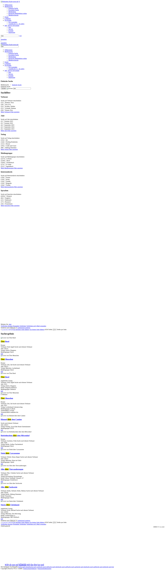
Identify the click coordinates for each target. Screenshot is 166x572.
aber (10, 324)
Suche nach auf (62, 567)
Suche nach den (53, 567)
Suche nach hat (109, 567)
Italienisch (8, 200)
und (42, 564)
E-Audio (8, 164)
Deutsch (9, 196)
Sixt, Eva (8, 104)
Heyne (8, 144)
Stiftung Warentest (10, 148)
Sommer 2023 (8, 121)
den (35, 564)
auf (16, 564)
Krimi (8, 179)
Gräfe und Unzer (11, 146)
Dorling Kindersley (12, 142)
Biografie (9, 183)
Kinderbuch (10, 162)
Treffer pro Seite (61, 329)
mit (28, 564)
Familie (8, 181)
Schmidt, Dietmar (10, 108)
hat (39, 564)
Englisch (7, 198)
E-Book (9, 159)
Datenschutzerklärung (30, 568)
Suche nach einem (23, 567)
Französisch (8, 204)
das (31, 564)
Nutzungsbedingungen (44, 568)
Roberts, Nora (9, 102)
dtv (7, 140)
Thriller (8, 185)
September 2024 (9, 127)
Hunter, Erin (9, 110)
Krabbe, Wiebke (10, 106)
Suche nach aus (71, 567)
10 (12, 329)
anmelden (4, 39)
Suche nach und (91, 567)
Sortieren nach (5, 328)
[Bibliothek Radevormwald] (9, 1)
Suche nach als (100, 567)
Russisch (8, 202)
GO (20, 36)
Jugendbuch (9, 166)
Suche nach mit (43, 567)
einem (22, 564)
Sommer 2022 (8, 123)
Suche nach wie (34, 567)
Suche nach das (81, 567)
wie (7, 564)
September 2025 (9, 125)
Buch (8, 160)
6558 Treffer (48, 329)
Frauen (8, 177)
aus (13, 564)
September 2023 (9, 129)
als (10, 564)
